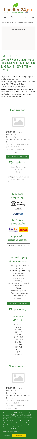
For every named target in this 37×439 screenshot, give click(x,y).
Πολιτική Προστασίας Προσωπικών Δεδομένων (19, 273)
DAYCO (18, 342)
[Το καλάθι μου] (32, 17)
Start (18, 288)
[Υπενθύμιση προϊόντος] (25, 17)
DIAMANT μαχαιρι (18, 29)
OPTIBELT (18, 337)
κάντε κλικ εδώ (7, 91)
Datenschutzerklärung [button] (11, 431)
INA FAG (18, 347)
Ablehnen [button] (7, 435)
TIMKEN (18, 354)
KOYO (18, 349)
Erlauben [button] (19, 435)
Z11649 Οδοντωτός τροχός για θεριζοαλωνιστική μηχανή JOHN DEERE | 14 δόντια (18, 137)
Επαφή (18, 281)
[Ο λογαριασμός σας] (11, 17)
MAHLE (18, 332)
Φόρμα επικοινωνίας (18, 182)
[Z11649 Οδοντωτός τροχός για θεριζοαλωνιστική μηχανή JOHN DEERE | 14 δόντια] (18, 385)
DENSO (18, 344)
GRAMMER (18, 329)
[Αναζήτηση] (18, 17)
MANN (18, 334)
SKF (18, 352)
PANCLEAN (18, 339)
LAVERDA (18, 325)
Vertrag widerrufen (18, 303)
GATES (19, 327)
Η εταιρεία (18, 278)
